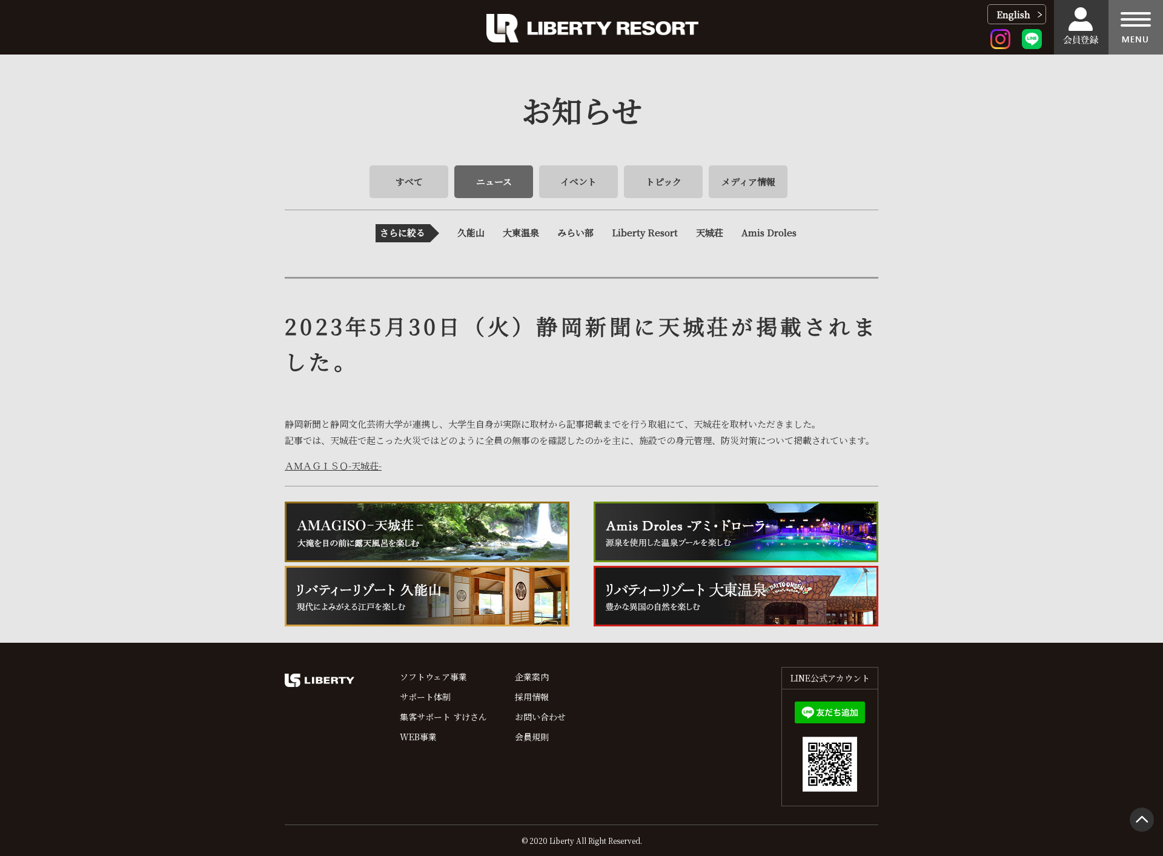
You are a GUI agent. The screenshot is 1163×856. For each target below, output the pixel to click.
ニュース (494, 181)
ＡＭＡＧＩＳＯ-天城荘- (333, 465)
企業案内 (532, 677)
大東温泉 (521, 232)
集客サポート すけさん (443, 717)
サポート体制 (425, 697)
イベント (578, 181)
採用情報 (532, 697)
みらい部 (575, 232)
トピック (663, 181)
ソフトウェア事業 (433, 677)
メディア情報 (748, 181)
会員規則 (532, 737)
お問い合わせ (540, 717)
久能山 (471, 232)
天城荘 (709, 232)
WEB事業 (418, 737)
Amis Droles (769, 232)
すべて (409, 181)
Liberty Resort (645, 232)
